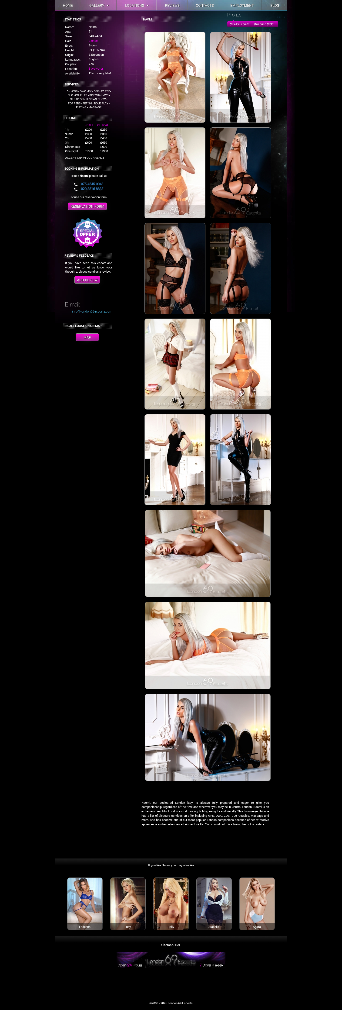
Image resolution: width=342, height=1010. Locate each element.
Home (68, 5)
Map (87, 337)
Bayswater (96, 68)
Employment (242, 5)
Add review (87, 280)
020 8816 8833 (263, 24)
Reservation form (87, 206)
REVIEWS (172, 5)
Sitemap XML (171, 945)
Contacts (205, 5)
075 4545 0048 (239, 24)
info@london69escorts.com (92, 311)
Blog (274, 5)
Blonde (93, 41)
